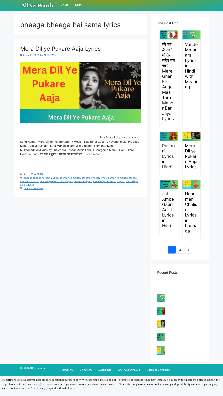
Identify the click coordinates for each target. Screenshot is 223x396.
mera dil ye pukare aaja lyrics (109, 181)
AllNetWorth (37, 5)
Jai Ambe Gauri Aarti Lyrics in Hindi (168, 209)
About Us (67, 369)
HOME (64, 5)
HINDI (78, 5)
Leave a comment (33, 188)
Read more (93, 154)
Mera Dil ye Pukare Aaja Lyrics (60, 48)
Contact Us (86, 369)
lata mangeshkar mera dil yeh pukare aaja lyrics (66, 181)
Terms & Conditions (158, 369)
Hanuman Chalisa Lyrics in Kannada (191, 212)
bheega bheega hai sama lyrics (41, 177)
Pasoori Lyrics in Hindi (168, 156)
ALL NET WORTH (33, 174)
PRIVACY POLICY (129, 369)
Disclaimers (104, 369)
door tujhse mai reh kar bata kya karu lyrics (83, 177)
